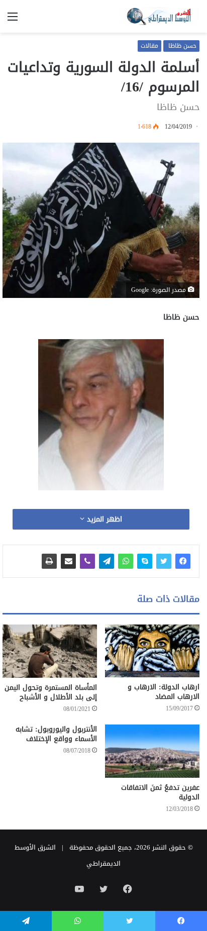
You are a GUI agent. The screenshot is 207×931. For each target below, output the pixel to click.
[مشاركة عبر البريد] (68, 561)
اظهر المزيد (103, 519)
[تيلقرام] (106, 561)
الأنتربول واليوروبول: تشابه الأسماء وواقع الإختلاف (56, 734)
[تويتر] (163, 561)
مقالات (149, 45)
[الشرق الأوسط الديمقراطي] (159, 16)
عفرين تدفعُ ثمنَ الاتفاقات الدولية (160, 792)
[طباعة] (49, 561)
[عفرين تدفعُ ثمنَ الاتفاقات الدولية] (152, 751)
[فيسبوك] (182, 561)
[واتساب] (125, 561)
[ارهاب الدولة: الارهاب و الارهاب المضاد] (152, 651)
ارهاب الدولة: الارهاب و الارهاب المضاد (163, 691)
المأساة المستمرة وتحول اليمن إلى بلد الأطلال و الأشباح (51, 692)
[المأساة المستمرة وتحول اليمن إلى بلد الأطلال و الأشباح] (50, 651)
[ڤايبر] (87, 561)
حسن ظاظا (181, 45)
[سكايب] (144, 561)
